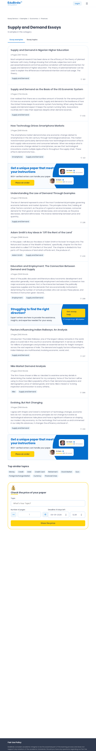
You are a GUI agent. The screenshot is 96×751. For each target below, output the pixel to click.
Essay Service (13, 19)
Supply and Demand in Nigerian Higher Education (40, 50)
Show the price (48, 523)
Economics (34, 19)
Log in (77, 3)
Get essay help (71, 313)
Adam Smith (17, 255)
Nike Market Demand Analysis (28, 366)
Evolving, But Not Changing (26, 402)
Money (12, 472)
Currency (37, 476)
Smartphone (17, 157)
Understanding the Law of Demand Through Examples (43, 193)
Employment (17, 298)
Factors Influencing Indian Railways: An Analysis (39, 329)
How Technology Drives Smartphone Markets (37, 125)
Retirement (53, 472)
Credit (21, 472)
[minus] (13, 514)
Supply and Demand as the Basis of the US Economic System (47, 89)
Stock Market (66, 472)
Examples (24, 19)
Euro (77, 472)
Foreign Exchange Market (19, 476)
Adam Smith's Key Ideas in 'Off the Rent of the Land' (41, 232)
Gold (29, 472)
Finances (44, 19)
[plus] (45, 514)
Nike (13, 391)
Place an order (22, 182)
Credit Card (40, 472)
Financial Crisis (51, 476)
